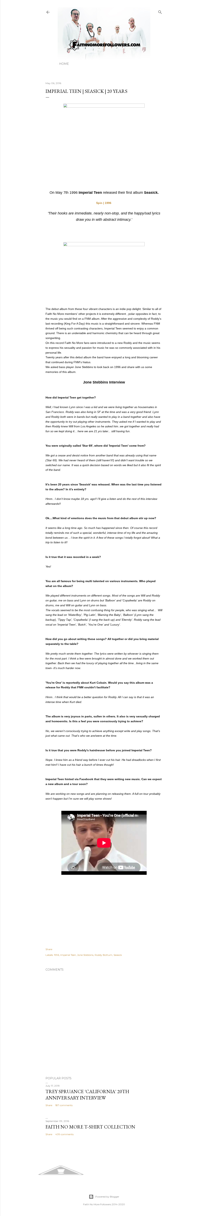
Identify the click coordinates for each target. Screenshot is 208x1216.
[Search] (160, 11)
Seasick (118, 954)
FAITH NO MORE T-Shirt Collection (90, 1127)
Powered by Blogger (107, 1196)
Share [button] (49, 949)
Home (64, 64)
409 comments (64, 1134)
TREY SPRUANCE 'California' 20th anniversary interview (87, 1094)
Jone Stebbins (85, 954)
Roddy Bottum (103, 954)
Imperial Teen (68, 954)
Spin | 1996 (103, 203)
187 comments (64, 1105)
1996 (56, 954)
